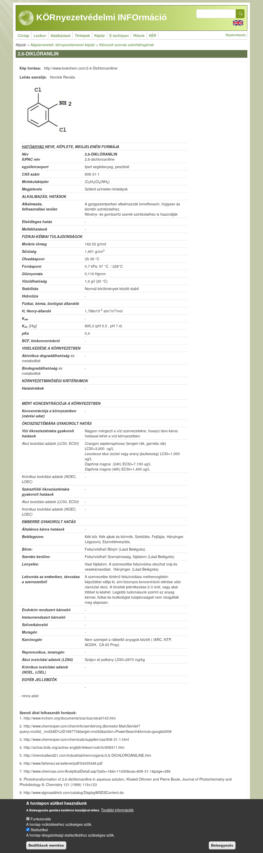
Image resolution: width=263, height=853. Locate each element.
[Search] (240, 13)
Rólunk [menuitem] (139, 35)
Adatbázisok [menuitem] (60, 35)
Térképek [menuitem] (82, 35)
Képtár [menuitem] (99, 35)
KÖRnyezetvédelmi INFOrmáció (100, 17)
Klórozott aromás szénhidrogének (126, 44)
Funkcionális (41, 818)
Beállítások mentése (46, 845)
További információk (117, 809)
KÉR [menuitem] (152, 35)
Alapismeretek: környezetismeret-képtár (62, 44)
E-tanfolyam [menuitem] (119, 35)
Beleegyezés (222, 845)
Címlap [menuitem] (23, 35)
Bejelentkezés (236, 35)
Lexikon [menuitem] (40, 35)
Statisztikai (39, 829)
